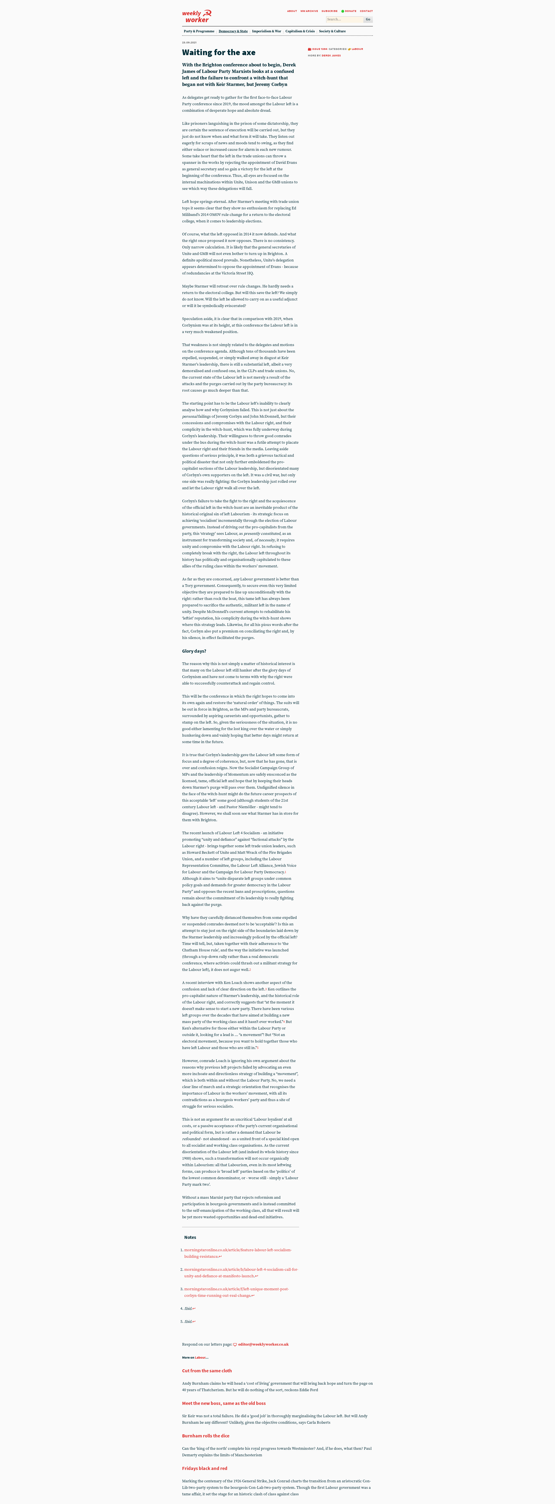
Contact (366, 11)
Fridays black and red (204, 1468)
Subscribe (330, 11)
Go (368, 19)
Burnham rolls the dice (205, 1436)
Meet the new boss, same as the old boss (224, 1403)
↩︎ (220, 1256)
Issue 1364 (319, 49)
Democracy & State (233, 31)
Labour (357, 49)
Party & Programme (199, 31)
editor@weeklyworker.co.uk (263, 1344)
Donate (350, 11)
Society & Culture (332, 31)
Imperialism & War (266, 31)
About (292, 11)
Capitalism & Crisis (300, 31)
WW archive (309, 11)
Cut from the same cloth (207, 1371)
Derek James (331, 55)
